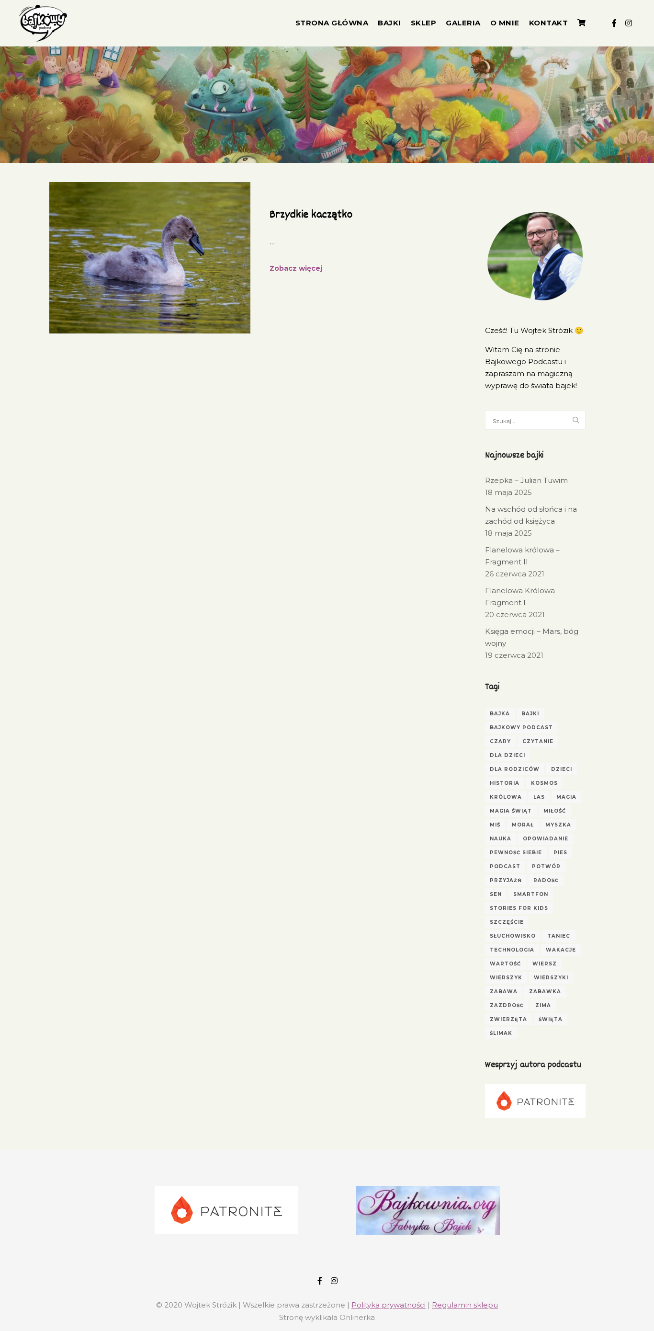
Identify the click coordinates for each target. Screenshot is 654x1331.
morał (523, 825)
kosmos (544, 783)
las (539, 797)
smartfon (530, 894)
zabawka (545, 991)
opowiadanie (545, 839)
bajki (530, 714)
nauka (500, 839)
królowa (506, 797)
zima (543, 1005)
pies (560, 852)
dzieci (561, 769)
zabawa (504, 991)
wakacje (561, 950)
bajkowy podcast (521, 727)
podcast (505, 866)
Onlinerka (357, 1317)
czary (500, 741)
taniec (558, 936)
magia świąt (511, 811)
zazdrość (507, 1005)
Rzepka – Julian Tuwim (526, 480)
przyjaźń (506, 880)
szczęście (507, 922)
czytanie (537, 741)
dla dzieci (507, 755)
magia (566, 797)
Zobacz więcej (296, 268)
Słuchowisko (513, 936)
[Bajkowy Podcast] (43, 23)
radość (546, 880)
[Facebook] (614, 23)
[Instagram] (628, 23)
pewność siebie (516, 852)
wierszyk (506, 978)
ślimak (501, 1033)
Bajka (500, 714)
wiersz (544, 964)
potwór (546, 866)
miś (495, 825)
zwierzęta (508, 1019)
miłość (554, 811)
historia (504, 783)
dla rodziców (515, 769)
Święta (551, 1019)
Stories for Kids (519, 908)
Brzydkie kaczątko (311, 215)
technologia (512, 950)
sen (496, 894)
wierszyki (551, 978)
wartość (505, 964)
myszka (558, 825)
